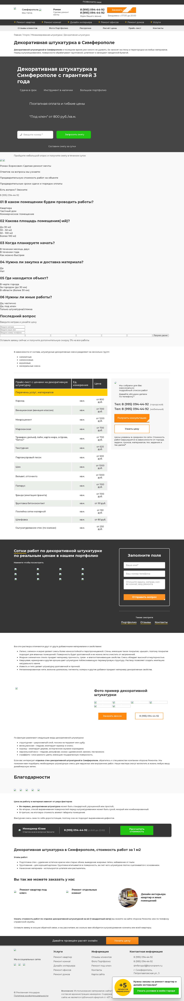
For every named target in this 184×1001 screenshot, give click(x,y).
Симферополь (30, 11)
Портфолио (129, 622)
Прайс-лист (135, 28)
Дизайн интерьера (81, 22)
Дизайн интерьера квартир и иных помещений (153, 897)
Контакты (158, 28)
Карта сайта (98, 974)
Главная (17, 35)
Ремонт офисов (110, 22)
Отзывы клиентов (27, 28)
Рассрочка (85, 28)
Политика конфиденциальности (31, 995)
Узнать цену (132, 429)
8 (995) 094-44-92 (92, 9)
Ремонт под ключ (101, 965)
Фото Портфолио (58, 28)
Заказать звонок (121, 10)
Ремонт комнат (52, 22)
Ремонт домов (136, 22)
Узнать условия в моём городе (156, 991)
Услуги (157, 22)
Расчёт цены (110, 28)
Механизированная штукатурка (46, 35)
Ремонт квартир (26, 22)
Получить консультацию (131, 418)
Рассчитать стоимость (136, 830)
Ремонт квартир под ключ (33, 891)
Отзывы (145, 622)
